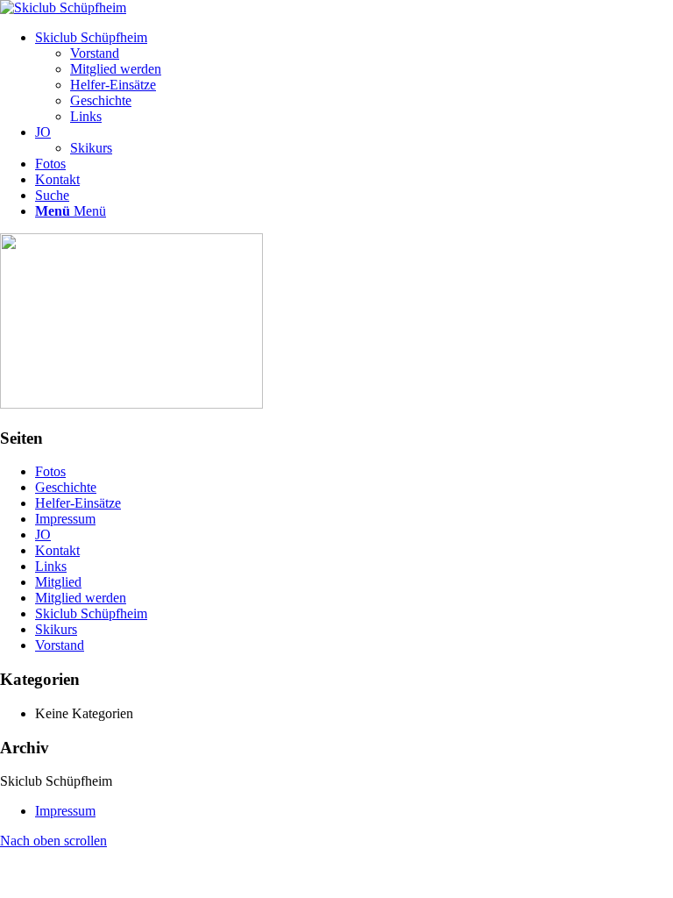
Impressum (65, 518)
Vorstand (59, 645)
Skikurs (56, 629)
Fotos (50, 471)
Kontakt (57, 550)
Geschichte (65, 487)
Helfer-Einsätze (78, 502)
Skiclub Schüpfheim (91, 613)
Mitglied (58, 581)
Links (51, 566)
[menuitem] (354, 77)
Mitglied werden (80, 597)
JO (43, 534)
